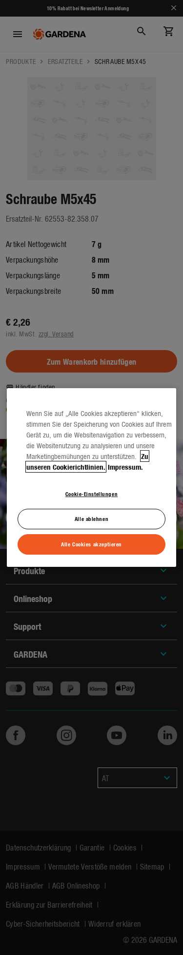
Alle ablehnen (91, 518)
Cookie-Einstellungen (91, 494)
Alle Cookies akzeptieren (91, 544)
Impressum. (125, 467)
